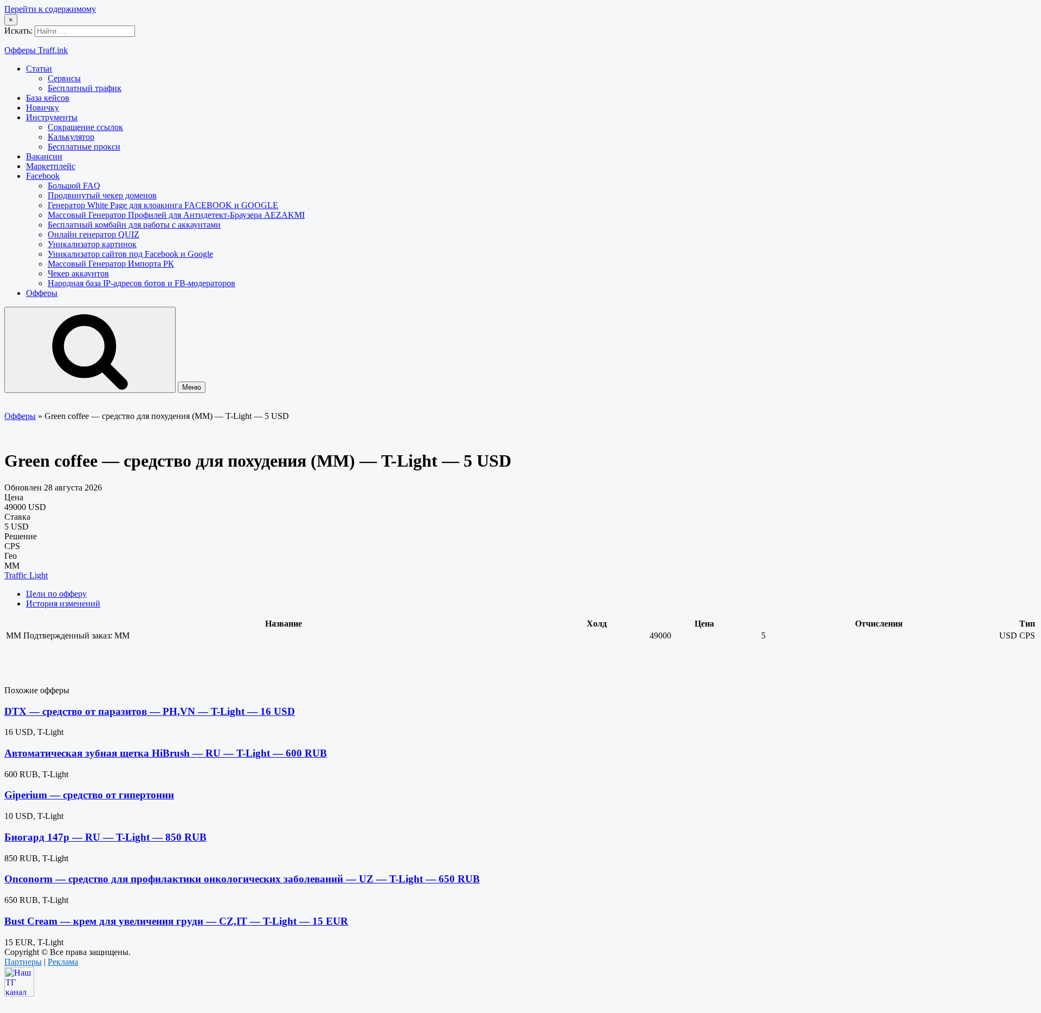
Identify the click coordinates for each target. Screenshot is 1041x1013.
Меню (191, 387)
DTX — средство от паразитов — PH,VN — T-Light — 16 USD (149, 711)
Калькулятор (71, 136)
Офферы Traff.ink (36, 50)
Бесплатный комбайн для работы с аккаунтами (134, 224)
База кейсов (47, 97)
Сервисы (64, 78)
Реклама (63, 961)
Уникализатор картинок (92, 244)
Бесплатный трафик (84, 88)
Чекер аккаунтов (78, 273)
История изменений (63, 603)
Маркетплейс (50, 166)
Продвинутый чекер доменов (102, 195)
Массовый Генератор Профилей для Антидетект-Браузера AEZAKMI (176, 215)
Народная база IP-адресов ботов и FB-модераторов (141, 283)
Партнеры (23, 961)
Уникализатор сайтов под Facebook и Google (130, 254)
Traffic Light (26, 575)
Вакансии (44, 156)
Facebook (43, 175)
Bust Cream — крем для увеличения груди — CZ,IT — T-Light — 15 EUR (176, 921)
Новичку (42, 107)
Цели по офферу (56, 593)
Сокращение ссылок (85, 127)
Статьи (39, 68)
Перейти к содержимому (50, 9)
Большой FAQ (74, 185)
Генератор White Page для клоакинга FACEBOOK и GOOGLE (163, 205)
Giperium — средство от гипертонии (89, 795)
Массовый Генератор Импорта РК (111, 263)
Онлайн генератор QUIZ (93, 234)
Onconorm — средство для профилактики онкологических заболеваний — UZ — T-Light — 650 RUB (242, 879)
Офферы (41, 293)
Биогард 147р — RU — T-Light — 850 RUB (105, 837)
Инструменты (52, 117)
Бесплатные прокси (84, 146)
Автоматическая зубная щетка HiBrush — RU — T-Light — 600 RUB (165, 753)
